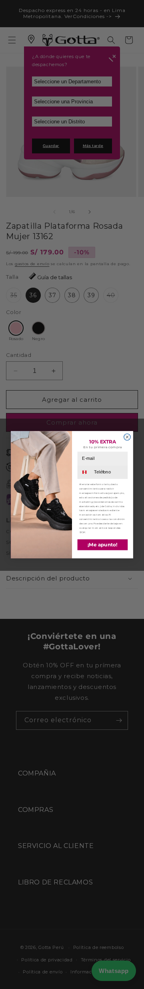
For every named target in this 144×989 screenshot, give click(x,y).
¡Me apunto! (103, 545)
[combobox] (85, 472)
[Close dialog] (127, 436)
